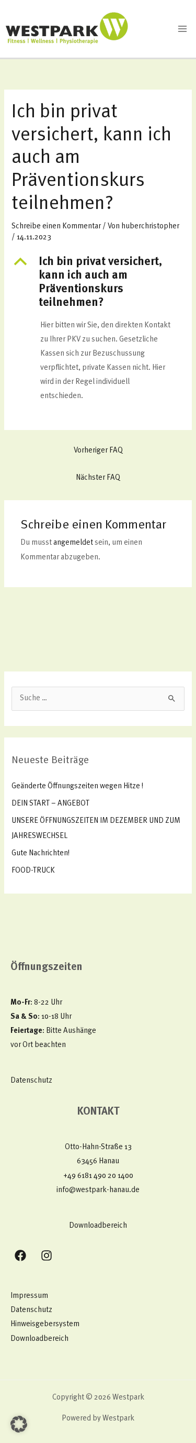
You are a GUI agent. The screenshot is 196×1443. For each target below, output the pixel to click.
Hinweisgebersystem (44, 1324)
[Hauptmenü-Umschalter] (182, 29)
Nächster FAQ (98, 478)
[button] (97, 283)
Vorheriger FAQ (98, 451)
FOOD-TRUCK (33, 871)
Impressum (29, 1296)
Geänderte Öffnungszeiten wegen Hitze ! (77, 786)
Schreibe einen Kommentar (56, 226)
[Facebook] (20, 1255)
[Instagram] (46, 1255)
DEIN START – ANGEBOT (50, 804)
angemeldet (73, 543)
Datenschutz (31, 1081)
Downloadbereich (98, 1226)
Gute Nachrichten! (40, 853)
